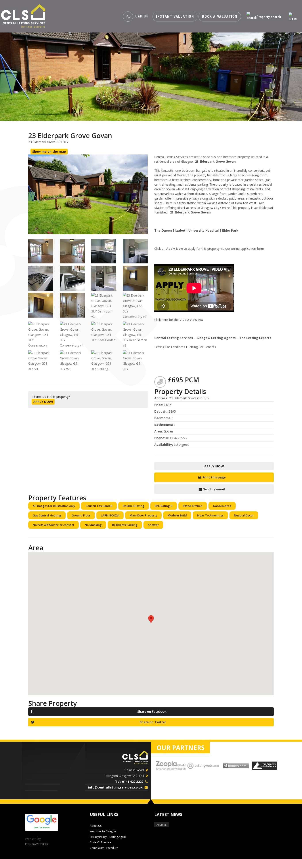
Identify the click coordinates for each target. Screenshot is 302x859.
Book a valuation (219, 16)
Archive (161, 824)
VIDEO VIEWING (191, 320)
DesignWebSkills (36, 844)
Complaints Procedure (104, 848)
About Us (95, 826)
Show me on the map (49, 151)
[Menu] (292, 16)
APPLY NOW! (43, 402)
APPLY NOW (214, 466)
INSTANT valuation (175, 16)
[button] (151, 619)
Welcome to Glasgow (103, 831)
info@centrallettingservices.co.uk (115, 787)
